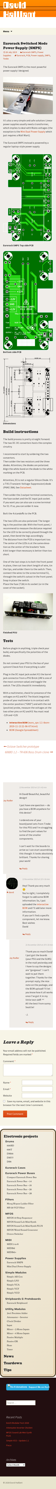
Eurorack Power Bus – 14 (19, 1181)
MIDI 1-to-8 (13, 1244)
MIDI (8, 1240)
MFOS (9, 1214)
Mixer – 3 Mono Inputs (18, 1329)
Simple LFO (13, 1280)
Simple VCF (13, 1288)
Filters (9, 1199)
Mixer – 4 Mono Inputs (18, 1333)
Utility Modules (15, 1309)
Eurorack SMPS (29, 52)
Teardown (13, 1363)
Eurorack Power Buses (20, 1173)
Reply (25, 868)
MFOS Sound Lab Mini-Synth (21, 1222)
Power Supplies (15, 1258)
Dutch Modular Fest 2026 (17, 1423)
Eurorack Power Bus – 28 (19, 1193)
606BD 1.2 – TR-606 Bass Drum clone (29, 752)
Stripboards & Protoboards (23, 1299)
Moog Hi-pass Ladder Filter (20, 1203)
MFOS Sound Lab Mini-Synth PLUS (25, 1226)
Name (7, 1082)
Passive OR (12, 1341)
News (9, 1356)
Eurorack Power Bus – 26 (19, 1189)
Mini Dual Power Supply (33, 131)
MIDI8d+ (11, 1252)
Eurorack (21, 55)
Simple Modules (15, 1272)
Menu (6, 31)
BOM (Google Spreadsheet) (23, 729)
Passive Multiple (15, 1337)
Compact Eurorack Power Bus (22, 1177)
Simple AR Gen (15, 1276)
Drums (9, 1141)
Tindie (6, 58)
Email (7, 1089)
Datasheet (25, 487)
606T (9, 1149)
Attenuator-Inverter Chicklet (19, 1427)
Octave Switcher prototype (21, 746)
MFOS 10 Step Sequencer (19, 1218)
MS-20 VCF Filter (16, 1207)
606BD (10, 1145)
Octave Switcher (15, 1234)
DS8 (9, 1161)
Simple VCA (13, 1284)
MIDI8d (11, 1248)
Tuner (10, 1349)
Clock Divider (14, 1321)
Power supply (37, 55)
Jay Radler (8, 800)
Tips (8, 1370)
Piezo (9, 1345)
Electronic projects (21, 1136)
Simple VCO (13, 1292)
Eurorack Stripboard (17, 1303)
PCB (28, 55)
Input (9, 1325)
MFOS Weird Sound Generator (22, 1230)
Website (7, 1095)
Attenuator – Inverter (17, 1317)
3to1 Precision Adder (17, 1313)
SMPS (47, 55)
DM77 (10, 1157)
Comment (9, 1061)
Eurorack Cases (15, 1168)
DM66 (10, 1153)
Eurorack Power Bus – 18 (19, 1185)
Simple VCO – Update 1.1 (17, 1440)
